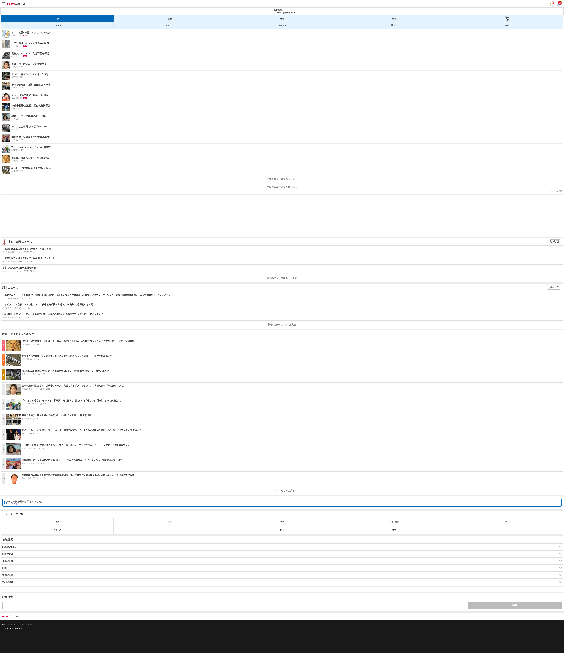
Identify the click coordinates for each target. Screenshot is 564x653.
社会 (170, 18)
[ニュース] (16, 3)
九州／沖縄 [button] (7, 582)
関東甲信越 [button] (7, 554)
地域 (507, 25)
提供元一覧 (554, 287)
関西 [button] (4, 568)
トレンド (282, 25)
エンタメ (57, 25)
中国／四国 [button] (7, 575)
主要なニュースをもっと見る (282, 179)
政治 (394, 18)
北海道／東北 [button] (9, 547)
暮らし (394, 25)
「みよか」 (16, 504)
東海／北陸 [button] (7, 561)
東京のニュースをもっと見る (282, 278)
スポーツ (170, 25)
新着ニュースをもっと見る (282, 324)
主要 (57, 18)
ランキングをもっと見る (282, 490)
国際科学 (507, 18)
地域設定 (555, 241)
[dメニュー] (5, 616)
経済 (282, 18)
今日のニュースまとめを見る (282, 186)
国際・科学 (394, 522)
